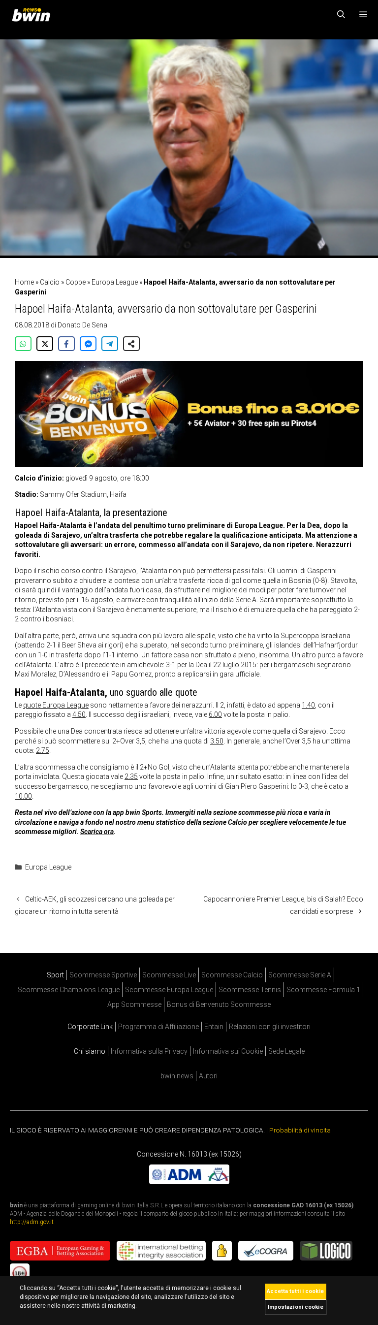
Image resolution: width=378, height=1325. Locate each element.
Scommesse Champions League (69, 990)
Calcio (50, 282)
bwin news (176, 1076)
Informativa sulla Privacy (149, 1051)
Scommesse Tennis (250, 990)
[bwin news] (33, 15)
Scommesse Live (169, 975)
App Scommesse (134, 1004)
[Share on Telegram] (109, 343)
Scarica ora (97, 832)
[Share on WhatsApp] (23, 343)
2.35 (131, 776)
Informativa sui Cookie (228, 1051)
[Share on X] (44, 343)
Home (24, 282)
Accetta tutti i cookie (295, 1291)
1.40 (308, 705)
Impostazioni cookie (295, 1307)
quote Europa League (56, 705)
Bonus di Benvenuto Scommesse (219, 1004)
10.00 (23, 796)
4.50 (79, 714)
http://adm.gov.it (32, 1221)
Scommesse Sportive (103, 975)
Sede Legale (286, 1051)
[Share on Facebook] (66, 343)
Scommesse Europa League (169, 990)
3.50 (216, 741)
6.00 (215, 714)
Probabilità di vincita (300, 1130)
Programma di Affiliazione (158, 1027)
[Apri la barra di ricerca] (341, 15)
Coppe (75, 282)
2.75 (42, 750)
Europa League (115, 282)
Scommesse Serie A (299, 975)
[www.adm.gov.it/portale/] (189, 1181)
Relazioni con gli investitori (270, 1027)
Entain (213, 1027)
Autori (208, 1076)
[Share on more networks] (131, 343)
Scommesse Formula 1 (323, 990)
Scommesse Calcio (232, 975)
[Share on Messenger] (88, 343)
